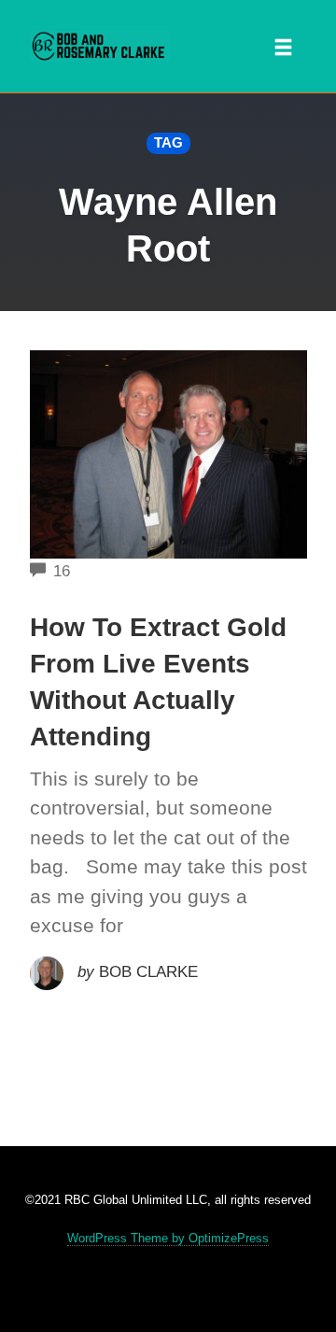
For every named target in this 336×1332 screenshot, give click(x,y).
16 (61, 571)
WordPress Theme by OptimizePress (168, 1238)
